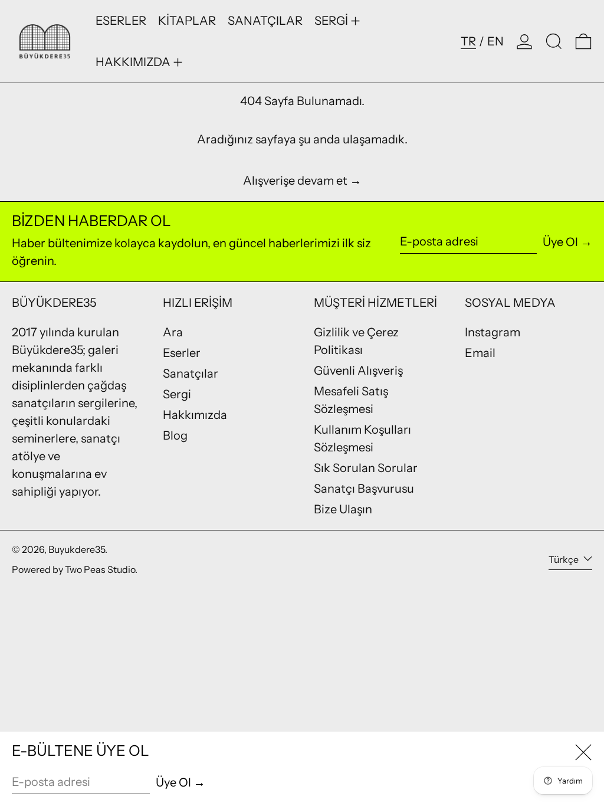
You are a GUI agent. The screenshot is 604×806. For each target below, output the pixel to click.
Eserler (182, 353)
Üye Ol (560, 242)
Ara (173, 332)
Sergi (177, 394)
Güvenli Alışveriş (358, 370)
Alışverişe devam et (295, 180)
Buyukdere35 (76, 549)
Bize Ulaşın (343, 509)
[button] (554, 41)
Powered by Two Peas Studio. (74, 569)
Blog (175, 435)
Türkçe (564, 559)
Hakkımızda (195, 415)
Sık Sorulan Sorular (366, 468)
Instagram (492, 332)
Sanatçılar (190, 373)
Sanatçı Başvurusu (364, 488)
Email (480, 353)
